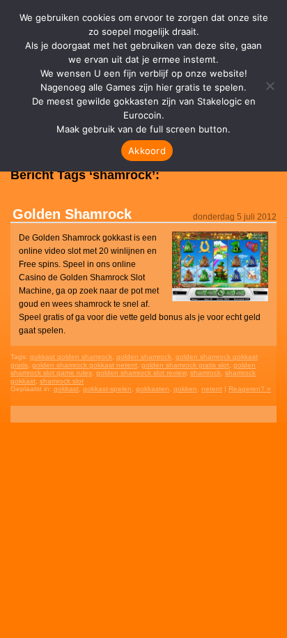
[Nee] (270, 86)
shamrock (205, 373)
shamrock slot (62, 381)
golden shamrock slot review (141, 373)
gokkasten (152, 389)
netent (211, 389)
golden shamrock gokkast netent (84, 365)
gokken (185, 389)
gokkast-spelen (107, 389)
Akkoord (147, 150)
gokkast (66, 389)
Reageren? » (249, 389)
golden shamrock (143, 356)
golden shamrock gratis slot (185, 365)
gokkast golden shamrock (71, 356)
